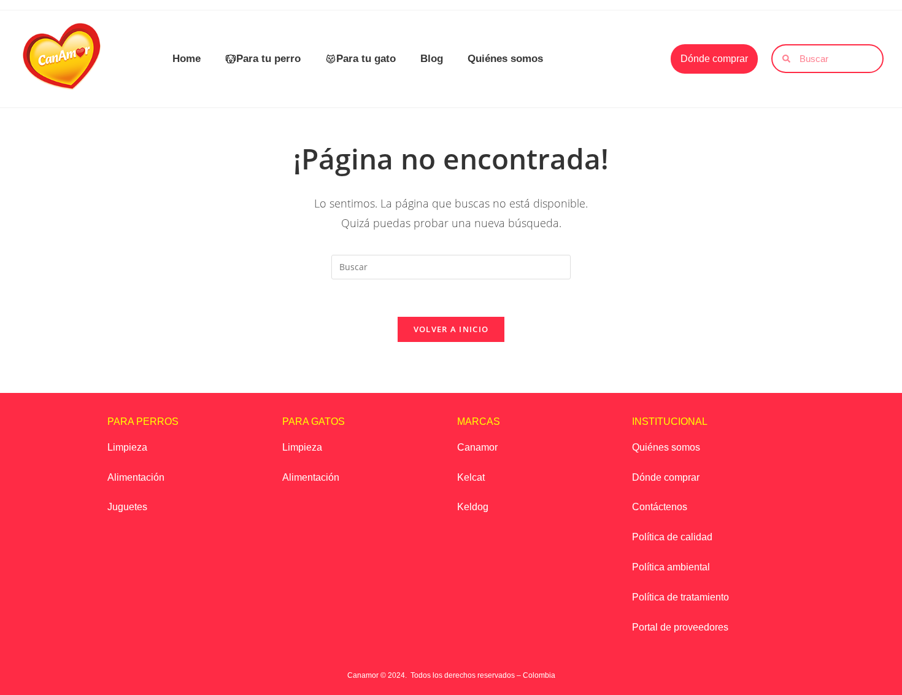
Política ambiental (671, 567)
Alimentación (135, 477)
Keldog (472, 507)
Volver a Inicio (451, 329)
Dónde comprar (666, 477)
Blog (431, 58)
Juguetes (127, 507)
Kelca (469, 477)
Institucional (669, 421)
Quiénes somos (505, 58)
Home (186, 58)
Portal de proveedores (680, 627)
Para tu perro (268, 58)
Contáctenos (659, 507)
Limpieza (127, 447)
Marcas (478, 421)
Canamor (477, 447)
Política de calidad (672, 537)
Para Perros (143, 421)
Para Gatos (313, 421)
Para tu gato (366, 58)
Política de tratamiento (680, 597)
